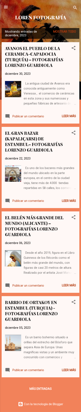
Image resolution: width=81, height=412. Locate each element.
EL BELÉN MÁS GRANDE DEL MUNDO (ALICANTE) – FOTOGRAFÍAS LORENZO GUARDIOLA (34, 226)
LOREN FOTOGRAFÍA (40, 17)
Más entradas (40, 388)
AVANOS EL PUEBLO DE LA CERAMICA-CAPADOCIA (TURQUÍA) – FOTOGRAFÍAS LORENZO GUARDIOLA (34, 56)
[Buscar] (75, 8)
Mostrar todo (64, 31)
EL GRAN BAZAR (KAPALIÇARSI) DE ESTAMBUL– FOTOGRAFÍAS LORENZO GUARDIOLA (34, 141)
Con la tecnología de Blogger (43, 404)
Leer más (69, 116)
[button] (73, 48)
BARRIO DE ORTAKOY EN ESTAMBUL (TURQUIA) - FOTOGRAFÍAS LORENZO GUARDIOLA (31, 310)
